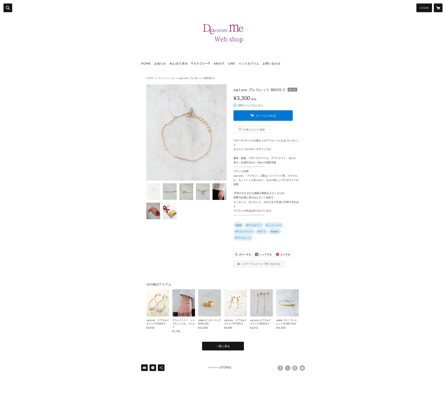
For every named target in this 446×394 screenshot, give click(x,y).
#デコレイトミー (244, 231)
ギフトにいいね (166, 78)
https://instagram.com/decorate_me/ (295, 368)
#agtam (275, 231)
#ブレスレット (243, 237)
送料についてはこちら (250, 105)
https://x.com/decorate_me (287, 368)
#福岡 (238, 225)
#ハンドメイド (273, 225)
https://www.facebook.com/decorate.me (280, 368)
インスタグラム (249, 63)
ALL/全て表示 (179, 63)
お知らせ (160, 63)
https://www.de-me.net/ (302, 368)
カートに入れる (266, 115)
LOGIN (424, 7)
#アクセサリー (253, 225)
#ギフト (262, 231)
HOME (146, 63)
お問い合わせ (271, 63)
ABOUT (219, 63)
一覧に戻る (223, 346)
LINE (231, 63)
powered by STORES (220, 367)
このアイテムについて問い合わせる (260, 263)
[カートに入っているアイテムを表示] (438, 7)
